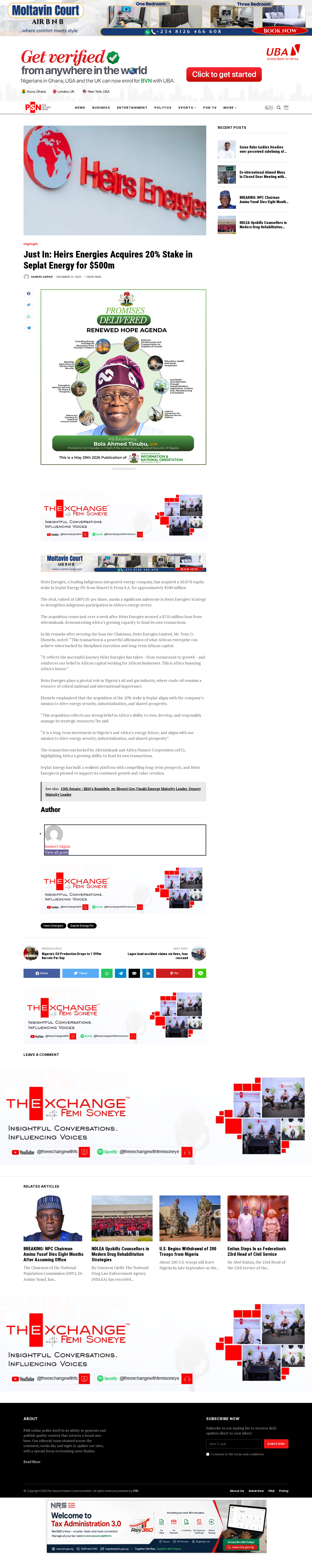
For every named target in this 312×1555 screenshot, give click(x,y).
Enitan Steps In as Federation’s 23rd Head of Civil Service (256, 1251)
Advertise (256, 1491)
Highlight (31, 244)
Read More (32, 1461)
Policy (283, 1491)
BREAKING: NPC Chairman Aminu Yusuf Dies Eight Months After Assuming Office (264, 201)
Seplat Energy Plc (82, 925)
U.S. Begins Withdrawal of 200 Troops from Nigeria (187, 1251)
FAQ (271, 1491)
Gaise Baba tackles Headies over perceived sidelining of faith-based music (262, 151)
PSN (135, 1491)
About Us (237, 1491)
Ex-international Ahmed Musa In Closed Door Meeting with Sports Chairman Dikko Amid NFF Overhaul (262, 179)
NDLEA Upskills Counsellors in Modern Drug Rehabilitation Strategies (263, 227)
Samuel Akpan (41, 276)
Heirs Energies (53, 925)
